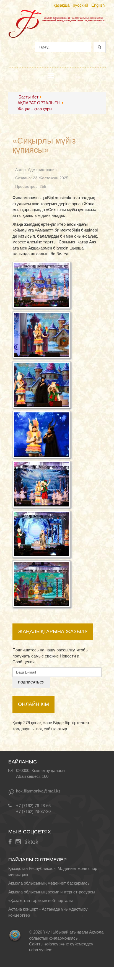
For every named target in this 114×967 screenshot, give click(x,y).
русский (80, 5)
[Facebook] (10, 841)
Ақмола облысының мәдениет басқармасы (49, 883)
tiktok (31, 841)
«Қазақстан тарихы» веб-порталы (40, 900)
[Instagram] (18, 841)
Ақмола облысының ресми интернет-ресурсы (51, 892)
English (98, 5)
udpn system (41, 949)
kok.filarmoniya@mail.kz (38, 791)
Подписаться (31, 682)
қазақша (61, 5)
